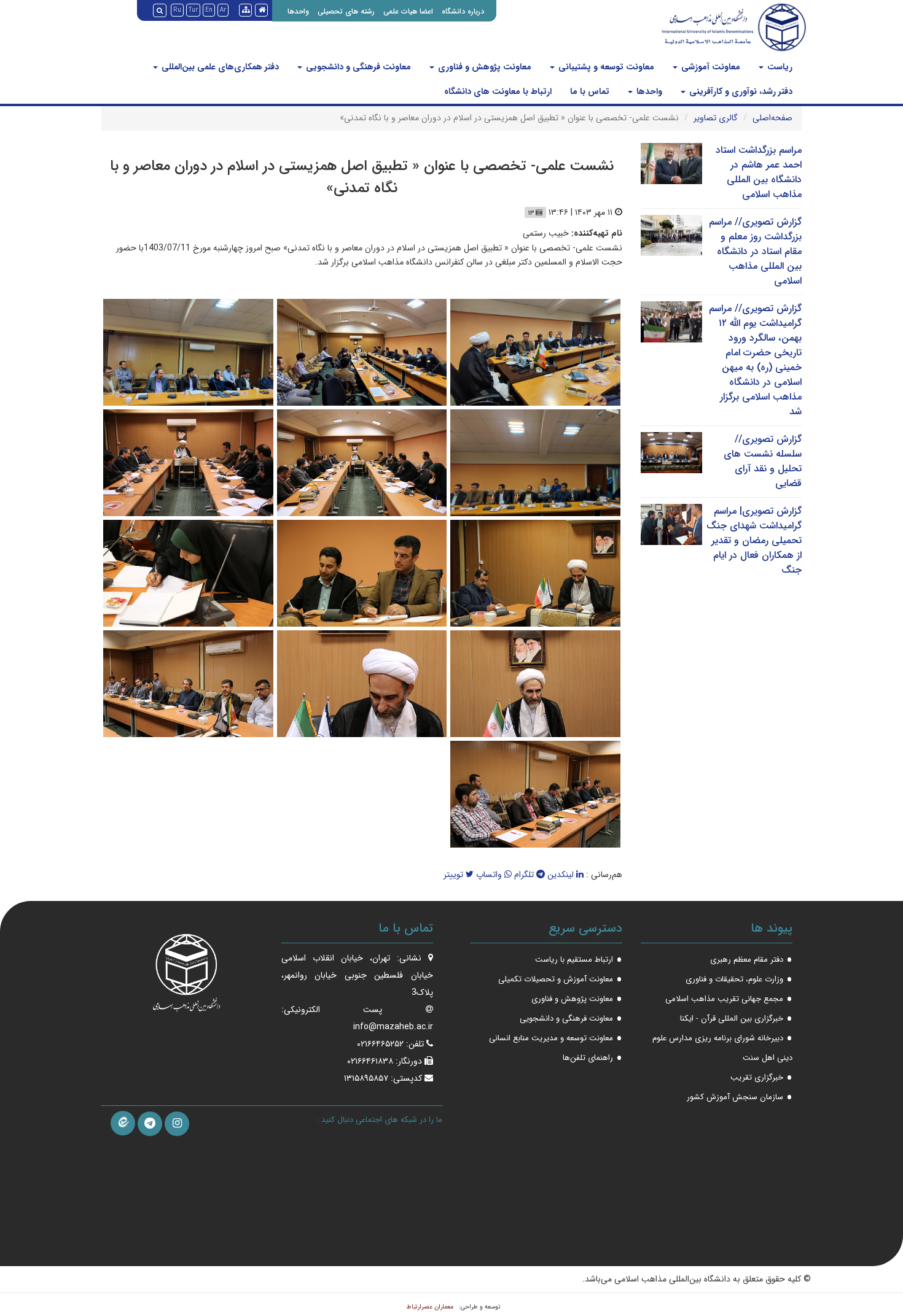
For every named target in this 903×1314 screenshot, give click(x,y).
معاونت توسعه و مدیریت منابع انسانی (551, 1038)
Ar (223, 10)
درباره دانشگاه (463, 11)
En (209, 10)
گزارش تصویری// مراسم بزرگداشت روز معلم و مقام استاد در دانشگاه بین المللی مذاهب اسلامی (755, 251)
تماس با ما (589, 91)
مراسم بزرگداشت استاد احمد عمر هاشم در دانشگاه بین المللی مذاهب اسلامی (759, 172)
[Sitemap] (245, 10)
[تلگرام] (150, 1123)
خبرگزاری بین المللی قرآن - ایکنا (731, 1018)
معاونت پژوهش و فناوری (483, 67)
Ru (177, 10)
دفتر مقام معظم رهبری (746, 959)
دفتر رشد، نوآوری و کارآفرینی (739, 91)
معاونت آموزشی (709, 67)
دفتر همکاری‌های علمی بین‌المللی (219, 67)
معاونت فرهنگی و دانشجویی (357, 67)
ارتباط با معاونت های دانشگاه (498, 91)
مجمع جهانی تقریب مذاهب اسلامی (724, 998)
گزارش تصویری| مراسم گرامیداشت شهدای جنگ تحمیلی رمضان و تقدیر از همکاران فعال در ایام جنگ (754, 540)
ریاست (778, 67)
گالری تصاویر (716, 118)
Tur (193, 10)
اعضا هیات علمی (408, 11)
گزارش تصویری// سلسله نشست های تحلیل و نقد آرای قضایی (763, 461)
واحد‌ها (648, 91)
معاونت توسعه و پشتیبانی (605, 67)
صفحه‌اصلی (772, 118)
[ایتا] (123, 1123)
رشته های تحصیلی (346, 11)
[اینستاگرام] (177, 1123)
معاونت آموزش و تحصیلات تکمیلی (555, 979)
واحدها (298, 11)
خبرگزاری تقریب (756, 1077)
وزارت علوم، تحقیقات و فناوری (734, 979)
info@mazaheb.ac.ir (393, 1027)
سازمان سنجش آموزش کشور (735, 1097)
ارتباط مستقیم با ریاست (574, 959)
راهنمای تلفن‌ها (588, 1057)
